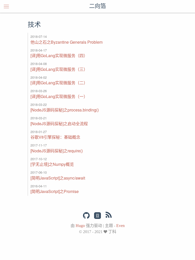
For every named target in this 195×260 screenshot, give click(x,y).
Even (120, 225)
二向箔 (97, 6)
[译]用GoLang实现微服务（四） (59, 55)
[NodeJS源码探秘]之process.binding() (64, 110)
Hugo (80, 225)
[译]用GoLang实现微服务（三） (59, 69)
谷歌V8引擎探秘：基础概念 (55, 137)
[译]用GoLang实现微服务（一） (59, 96)
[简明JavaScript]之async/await (57, 178)
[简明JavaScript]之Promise (54, 191)
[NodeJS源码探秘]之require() (56, 151)
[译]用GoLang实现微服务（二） (59, 83)
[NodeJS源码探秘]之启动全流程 (59, 123)
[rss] (108, 216)
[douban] (97, 216)
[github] (86, 215)
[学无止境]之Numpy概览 (52, 164)
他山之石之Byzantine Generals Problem (66, 42)
